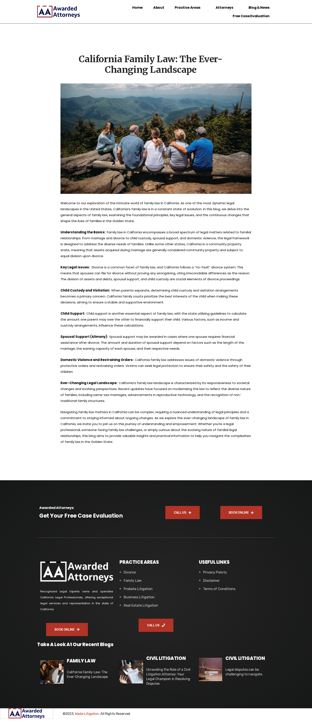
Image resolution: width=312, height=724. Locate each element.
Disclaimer (211, 581)
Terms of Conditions (219, 589)
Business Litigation (139, 597)
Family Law (133, 581)
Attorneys (224, 7)
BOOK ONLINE (239, 512)
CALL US (180, 512)
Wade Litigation (87, 714)
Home (137, 7)
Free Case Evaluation (251, 16)
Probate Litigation (138, 589)
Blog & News (259, 7)
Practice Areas (187, 7)
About (158, 7)
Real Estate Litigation (141, 605)
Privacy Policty (215, 572)
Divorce (130, 572)
